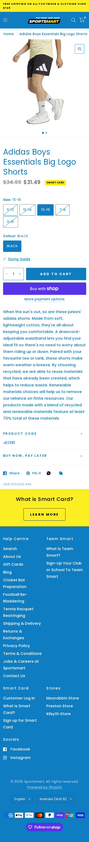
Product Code (20, 433)
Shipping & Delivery (22, 623)
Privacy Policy (16, 645)
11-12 (10, 209)
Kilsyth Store (58, 714)
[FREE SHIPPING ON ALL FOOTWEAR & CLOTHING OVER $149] (44, 6)
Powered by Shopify (44, 787)
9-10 (10, 221)
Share (14, 473)
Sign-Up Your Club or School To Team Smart (64, 569)
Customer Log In (19, 698)
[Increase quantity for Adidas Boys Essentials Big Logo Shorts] (19, 274)
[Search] (73, 20)
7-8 (62, 209)
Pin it (36, 473)
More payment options (44, 299)
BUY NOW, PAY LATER (25, 455)
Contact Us (14, 676)
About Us (12, 556)
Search (10, 548)
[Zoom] (79, 49)
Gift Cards (13, 564)
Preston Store (59, 706)
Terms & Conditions (22, 653)
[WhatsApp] (50, 473)
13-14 (27, 209)
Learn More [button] (44, 514)
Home (9, 34)
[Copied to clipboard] (62, 473)
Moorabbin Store (62, 698)
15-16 (45, 209)
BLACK (12, 246)
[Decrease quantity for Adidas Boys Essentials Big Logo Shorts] (6, 274)
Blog (7, 572)
